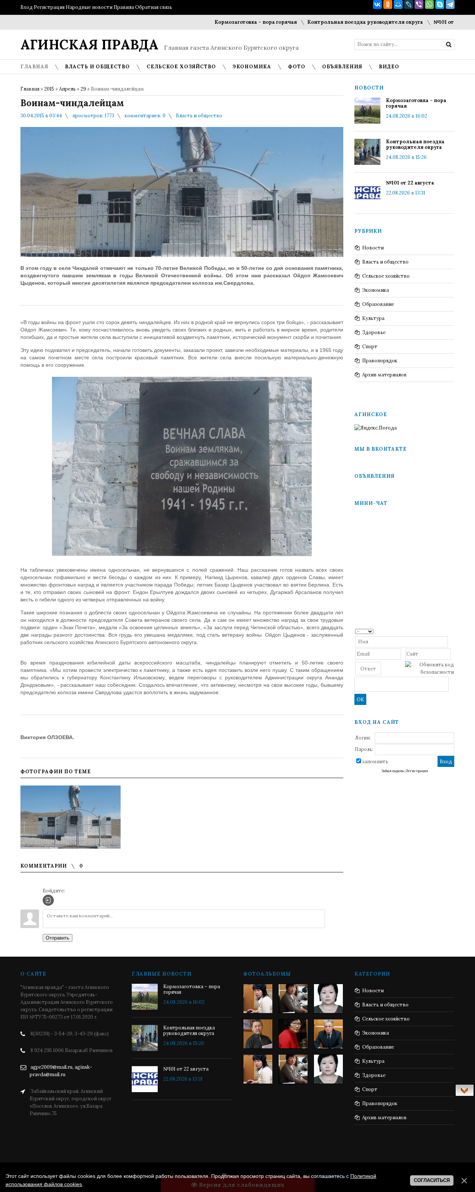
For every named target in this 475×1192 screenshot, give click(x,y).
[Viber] (419, 4)
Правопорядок (379, 360)
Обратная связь (153, 7)
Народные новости (89, 7)
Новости (373, 248)
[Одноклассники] (387, 4)
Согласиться (432, 1180)
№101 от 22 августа (435, 22)
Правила (124, 7)
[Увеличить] (70, 817)
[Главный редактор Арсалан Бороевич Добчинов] (328, 1034)
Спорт (369, 346)
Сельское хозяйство (386, 276)
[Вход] (48, 900)
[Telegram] (450, 4)
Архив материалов (384, 375)
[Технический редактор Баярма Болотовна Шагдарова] (258, 998)
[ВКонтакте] (377, 4)
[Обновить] (451, 631)
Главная (29, 89)
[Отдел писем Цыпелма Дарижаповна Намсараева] (328, 998)
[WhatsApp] (429, 4)
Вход (26, 7)
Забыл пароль (392, 771)
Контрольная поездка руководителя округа (342, 22)
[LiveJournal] (408, 4)
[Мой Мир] (398, 4)
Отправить (57, 938)
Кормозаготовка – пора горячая (233, 22)
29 (83, 89)
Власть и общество (199, 115)
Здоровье (374, 332)
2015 (49, 89)
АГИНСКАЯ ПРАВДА (89, 44)
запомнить (375, 761)
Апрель (67, 89)
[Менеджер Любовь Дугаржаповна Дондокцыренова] (293, 998)
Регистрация (49, 7)
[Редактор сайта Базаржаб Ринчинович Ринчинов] (258, 1034)
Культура (373, 318)
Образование (378, 304)
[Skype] (439, 4)
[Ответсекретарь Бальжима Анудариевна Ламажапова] (293, 1034)
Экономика (375, 290)
